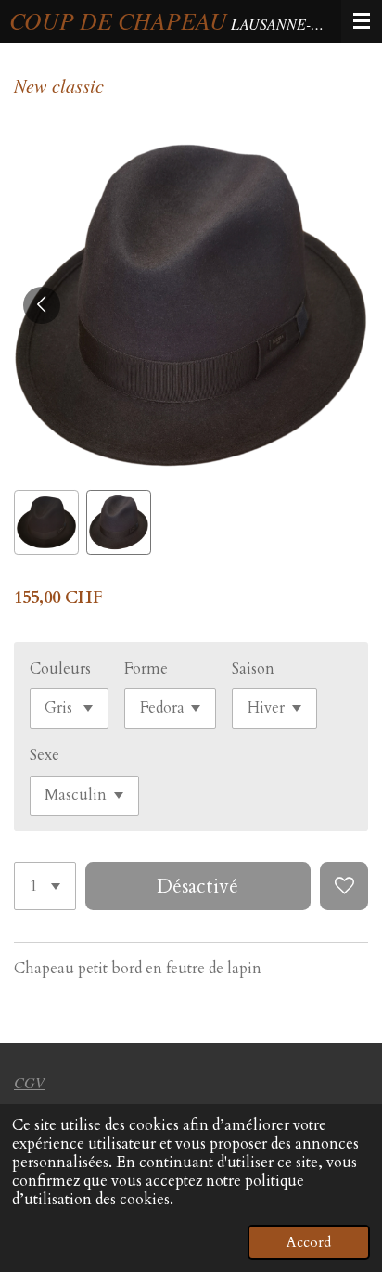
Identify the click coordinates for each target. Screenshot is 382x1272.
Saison (253, 669)
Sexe (44, 755)
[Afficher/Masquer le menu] (361, 21)
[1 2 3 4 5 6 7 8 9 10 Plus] (45, 886)
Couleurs (60, 669)
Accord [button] (308, 1242)
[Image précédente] (41, 305)
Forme (146, 669)
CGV (29, 1082)
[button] (46, 522)
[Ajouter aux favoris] (344, 886)
